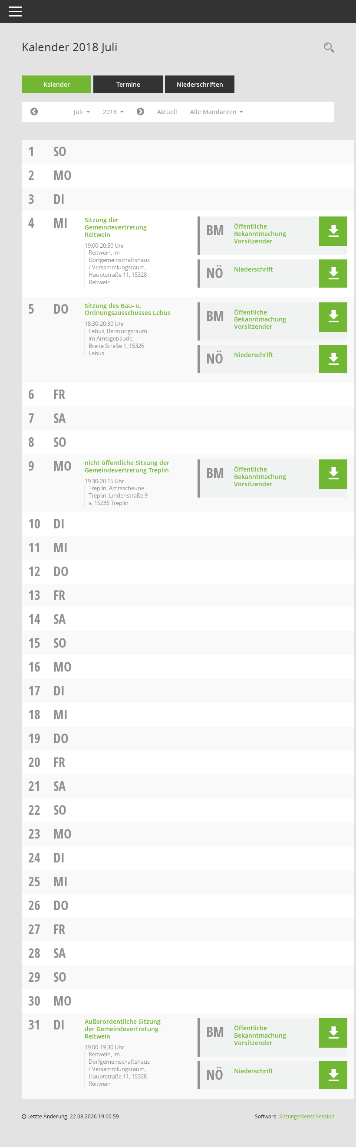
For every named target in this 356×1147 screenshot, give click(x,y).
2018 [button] (111, 112)
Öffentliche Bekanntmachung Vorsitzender (260, 233)
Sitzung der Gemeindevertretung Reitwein (116, 227)
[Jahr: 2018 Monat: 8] (140, 112)
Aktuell (167, 112)
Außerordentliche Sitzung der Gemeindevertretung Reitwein (123, 1028)
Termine (128, 84)
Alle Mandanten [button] (214, 112)
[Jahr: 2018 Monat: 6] (34, 112)
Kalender (56, 84)
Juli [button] (79, 112)
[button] (333, 231)
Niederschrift (253, 269)
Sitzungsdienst (306, 1116)
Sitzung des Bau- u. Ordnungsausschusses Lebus (128, 309)
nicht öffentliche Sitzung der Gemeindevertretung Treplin (127, 466)
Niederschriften (200, 84)
